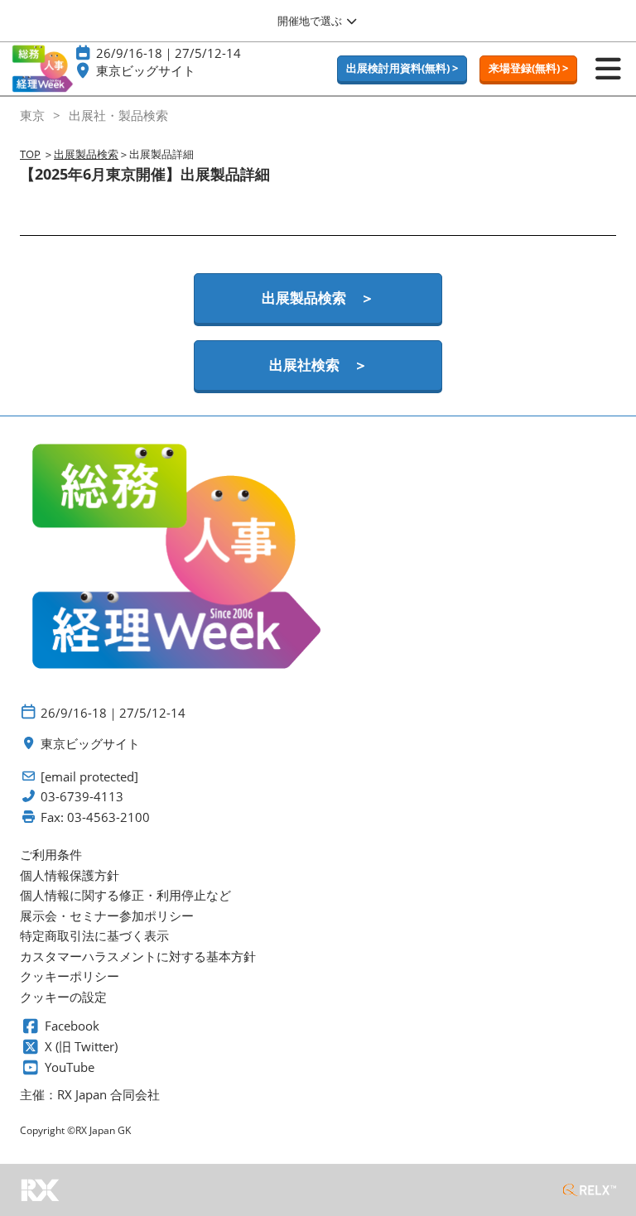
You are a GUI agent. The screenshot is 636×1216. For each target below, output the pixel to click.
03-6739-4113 (82, 797)
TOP (30, 154)
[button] (402, 68)
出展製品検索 (86, 154)
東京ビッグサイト (145, 70)
